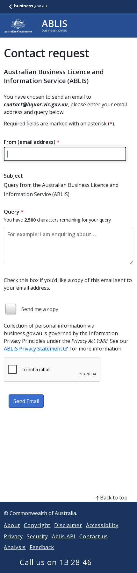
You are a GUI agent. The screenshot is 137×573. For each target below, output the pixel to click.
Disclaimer (68, 525)
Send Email (26, 401)
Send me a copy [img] (39, 309)
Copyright (37, 525)
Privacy (13, 536)
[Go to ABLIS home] (36, 25)
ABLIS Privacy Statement (33, 348)
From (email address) (32, 141)
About (12, 525)
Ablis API (64, 536)
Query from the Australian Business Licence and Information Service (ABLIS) (61, 189)
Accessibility (102, 525)
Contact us (93, 536)
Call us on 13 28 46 (56, 562)
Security (37, 536)
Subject (13, 175)
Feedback (42, 547)
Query (14, 211)
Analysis (15, 547)
